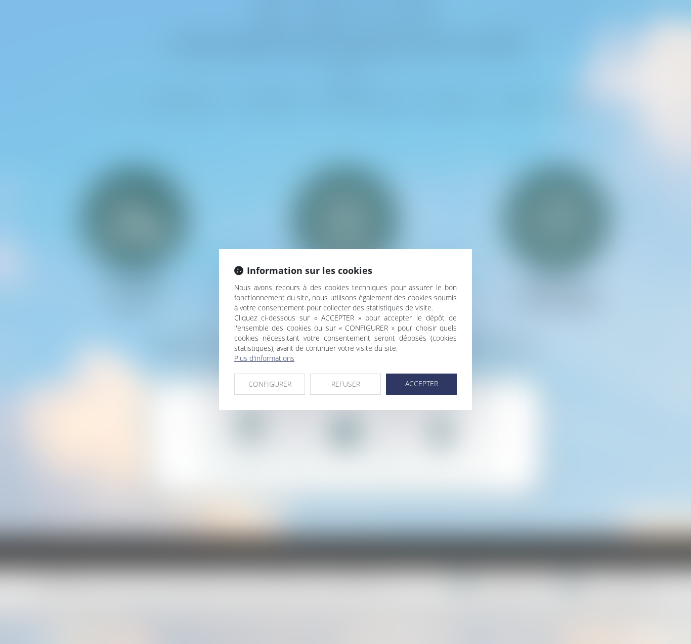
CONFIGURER (269, 384)
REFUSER (345, 384)
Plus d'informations (264, 358)
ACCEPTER (421, 383)
